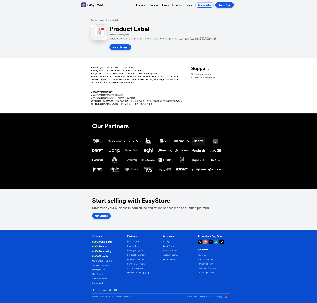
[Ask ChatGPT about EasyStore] (200, 242)
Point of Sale (133, 246)
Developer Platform (207, 268)
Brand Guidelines (205, 259)
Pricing (165, 5)
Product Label (112, 20)
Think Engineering (206, 272)
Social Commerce (100, 265)
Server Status (168, 259)
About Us (202, 255)
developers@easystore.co (206, 77)
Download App (134, 272)
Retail (99, 246)
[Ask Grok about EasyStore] (221, 242)
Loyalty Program (135, 250)
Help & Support (169, 250)
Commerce (102, 241)
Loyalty (100, 256)
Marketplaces (98, 269)
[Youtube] (115, 290)
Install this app (120, 47)
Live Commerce (99, 274)
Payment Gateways (136, 264)
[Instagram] (99, 290)
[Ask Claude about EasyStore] (205, 242)
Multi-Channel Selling (102, 261)
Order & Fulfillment (135, 259)
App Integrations (135, 268)
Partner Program (205, 264)
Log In (190, 5)
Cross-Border (98, 283)
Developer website (202, 74)
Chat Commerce (99, 278)
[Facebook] (93, 290)
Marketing (102, 251)
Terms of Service (206, 297)
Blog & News (168, 246)
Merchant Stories (170, 255)
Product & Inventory (136, 255)
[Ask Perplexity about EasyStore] (216, 242)
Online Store (133, 241)
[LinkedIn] (104, 290)
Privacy (219, 297)
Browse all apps (97, 20)
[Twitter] (109, 290)
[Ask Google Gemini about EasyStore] (211, 242)
